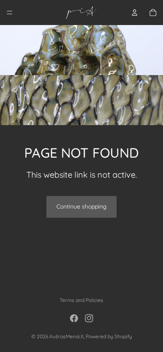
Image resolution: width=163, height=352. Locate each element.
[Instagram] (89, 318)
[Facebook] (74, 318)
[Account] (134, 12)
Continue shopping (81, 206)
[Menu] (9, 12)
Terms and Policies (81, 300)
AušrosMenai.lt (66, 336)
